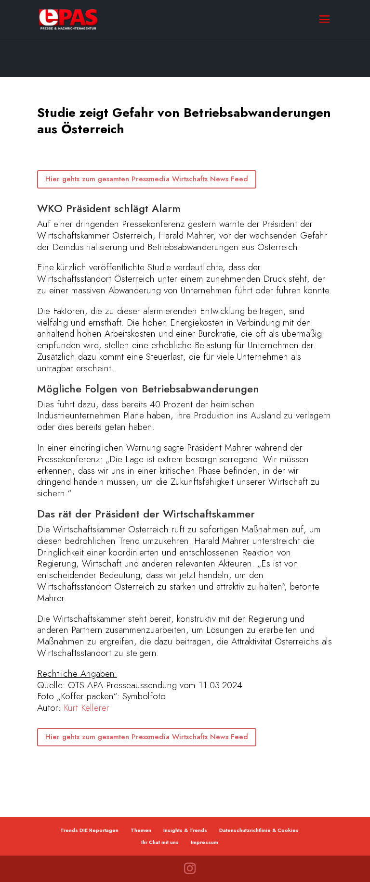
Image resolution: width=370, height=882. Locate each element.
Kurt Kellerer (86, 707)
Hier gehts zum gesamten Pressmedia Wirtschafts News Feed (146, 179)
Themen (141, 830)
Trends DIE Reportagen (89, 830)
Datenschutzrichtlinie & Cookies (259, 830)
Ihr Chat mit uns (160, 842)
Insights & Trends (185, 830)
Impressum (204, 842)
